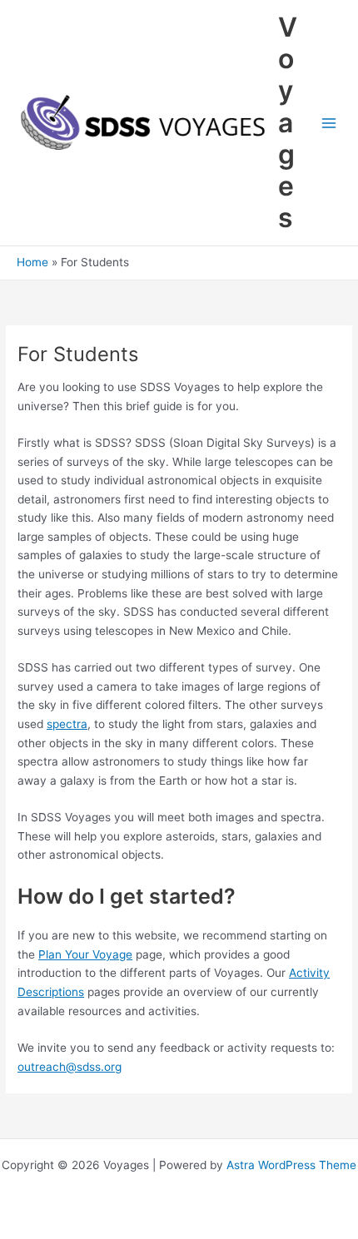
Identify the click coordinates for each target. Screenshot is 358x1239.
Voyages (287, 123)
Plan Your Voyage (85, 954)
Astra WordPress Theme (291, 1165)
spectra (67, 724)
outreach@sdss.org (69, 1066)
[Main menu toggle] (329, 123)
